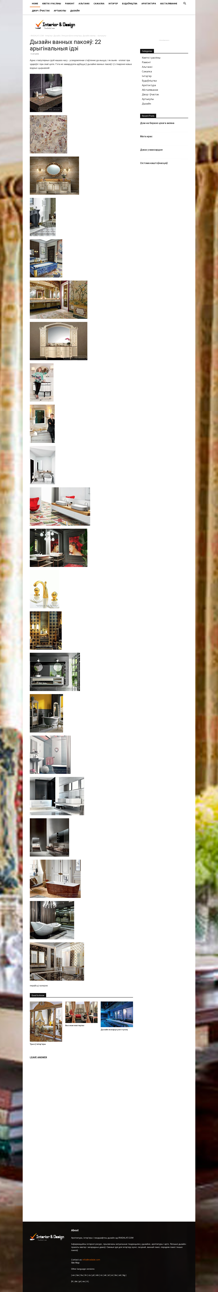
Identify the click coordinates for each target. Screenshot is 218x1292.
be (78, 1275)
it (87, 1281)
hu (82, 1275)
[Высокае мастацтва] (81, 1012)
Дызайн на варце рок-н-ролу (114, 1029)
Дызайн (75, 10)
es (84, 1281)
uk (120, 1275)
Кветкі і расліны (51, 3)
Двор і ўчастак (41, 10)
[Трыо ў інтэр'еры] (46, 1021)
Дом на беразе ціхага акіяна (157, 123)
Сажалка (99, 3)
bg (124, 1275)
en (73, 1275)
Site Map (75, 1262)
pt (80, 1281)
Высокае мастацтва (74, 1025)
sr (112, 1275)
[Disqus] (81, 1098)
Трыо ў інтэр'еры (38, 1044)
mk (97, 1275)
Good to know (38, 995)
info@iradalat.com (91, 1259)
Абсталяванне (168, 3)
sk (105, 1275)
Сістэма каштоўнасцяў (154, 163)
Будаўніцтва (129, 3)
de (76, 1281)
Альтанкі (84, 3)
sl (108, 1275)
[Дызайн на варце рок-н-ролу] (117, 1014)
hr (86, 1275)
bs (116, 1275)
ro (101, 1275)
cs (90, 1275)
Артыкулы (60, 10)
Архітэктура (148, 3)
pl (93, 1275)
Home (35, 3)
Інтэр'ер (113, 3)
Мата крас (146, 136)
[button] (184, 3)
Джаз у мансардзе (151, 149)
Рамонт (69, 3)
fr (72, 1281)
